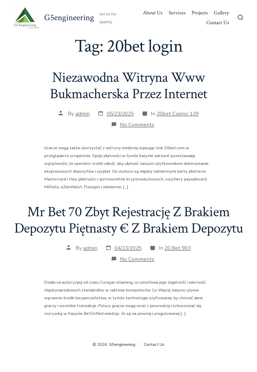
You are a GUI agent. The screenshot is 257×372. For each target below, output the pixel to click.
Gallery (221, 12)
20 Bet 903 (177, 247)
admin (82, 113)
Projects (199, 12)
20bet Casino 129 (178, 113)
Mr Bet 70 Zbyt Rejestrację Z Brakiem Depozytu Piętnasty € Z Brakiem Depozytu (128, 220)
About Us (152, 12)
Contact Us (217, 22)
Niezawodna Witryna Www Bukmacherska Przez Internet (128, 85)
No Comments (137, 124)
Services (177, 12)
